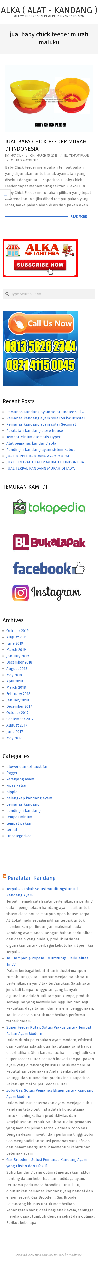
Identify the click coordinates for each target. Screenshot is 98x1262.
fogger (11, 773)
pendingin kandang (23, 810)
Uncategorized (19, 836)
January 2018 (17, 700)
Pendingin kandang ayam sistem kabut (40, 449)
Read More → (81, 216)
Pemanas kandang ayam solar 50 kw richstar (45, 418)
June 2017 (14, 731)
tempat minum (19, 817)
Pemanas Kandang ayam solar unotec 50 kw (45, 411)
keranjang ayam (20, 779)
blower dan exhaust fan (27, 766)
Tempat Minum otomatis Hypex (33, 437)
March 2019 (16, 649)
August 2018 (16, 668)
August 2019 (16, 637)
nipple (11, 792)
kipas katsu (16, 785)
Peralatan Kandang (32, 878)
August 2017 (16, 725)
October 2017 (17, 712)
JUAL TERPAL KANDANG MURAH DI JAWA (40, 468)
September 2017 (20, 719)
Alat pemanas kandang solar (32, 443)
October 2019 (17, 630)
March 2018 (16, 687)
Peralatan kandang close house (34, 430)
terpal (11, 829)
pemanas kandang (22, 804)
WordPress (75, 1254)
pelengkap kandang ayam (29, 798)
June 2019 (14, 643)
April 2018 (14, 681)
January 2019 (17, 656)
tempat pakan (79, 155)
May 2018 (14, 675)
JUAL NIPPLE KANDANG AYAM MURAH (38, 456)
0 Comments (29, 160)
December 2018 (19, 662)
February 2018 (18, 693)
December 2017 (19, 706)
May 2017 (14, 738)
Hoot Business (43, 1254)
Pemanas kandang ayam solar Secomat (41, 424)
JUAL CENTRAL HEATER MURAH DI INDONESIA (45, 462)
